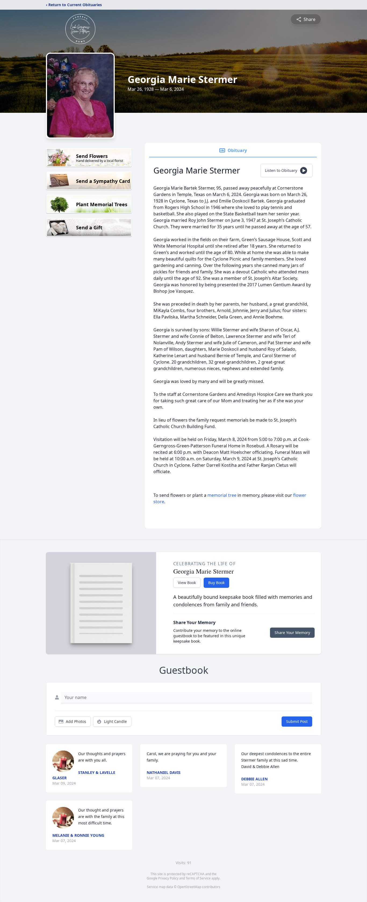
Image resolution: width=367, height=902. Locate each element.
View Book (187, 582)
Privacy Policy (168, 878)
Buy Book (216, 582)
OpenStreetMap (189, 887)
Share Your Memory (292, 632)
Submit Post (297, 721)
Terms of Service (198, 878)
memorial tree (221, 495)
